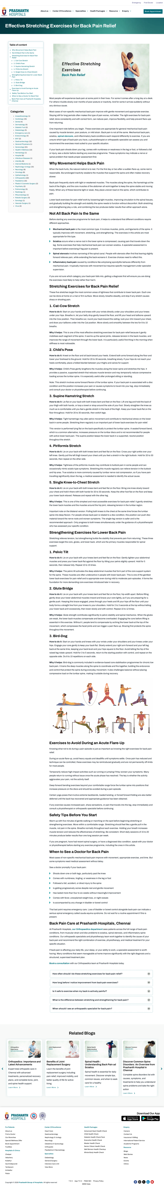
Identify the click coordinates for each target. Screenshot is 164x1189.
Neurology (19, 169)
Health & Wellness (22, 150)
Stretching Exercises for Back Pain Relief (25, 57)
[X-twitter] (144, 1182)
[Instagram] (139, 1182)
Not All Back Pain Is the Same (23, 53)
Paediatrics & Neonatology (55, 1150)
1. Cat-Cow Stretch (21, 60)
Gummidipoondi (11, 1164)
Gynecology (19, 147)
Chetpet (8, 1154)
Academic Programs (131, 1144)
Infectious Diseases (22, 158)
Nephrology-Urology (22, 167)
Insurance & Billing (131, 1137)
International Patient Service (134, 1140)
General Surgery (51, 1161)
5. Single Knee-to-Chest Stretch (25, 72)
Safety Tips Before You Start (22, 93)
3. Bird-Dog (18, 85)
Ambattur (8, 1170)
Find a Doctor (10, 1134)
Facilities (8, 1147)
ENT (16, 139)
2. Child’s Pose (19, 63)
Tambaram (9, 1167)
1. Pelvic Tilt (18, 80)
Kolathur (8, 1161)
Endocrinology (20, 136)
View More (49, 1167)
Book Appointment (12, 1144)
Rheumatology (20, 195)
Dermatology (20, 125)
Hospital (18, 155)
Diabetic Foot (20, 127)
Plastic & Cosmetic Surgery (25, 183)
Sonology (18, 200)
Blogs (126, 1151)
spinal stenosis (65, 136)
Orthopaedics (20, 178)
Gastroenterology (21, 141)
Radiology (19, 192)
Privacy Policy (98, 1181)
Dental (17, 122)
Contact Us (128, 1134)
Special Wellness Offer (13, 1140)
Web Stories (128, 1154)
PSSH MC (87, 1181)
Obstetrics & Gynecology (54, 1144)
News (126, 1157)
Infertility (18, 161)
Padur (7, 1173)
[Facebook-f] (135, 1182)
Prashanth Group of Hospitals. (31, 1182)
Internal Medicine (21, 164)
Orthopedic (49, 1147)
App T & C (78, 1181)
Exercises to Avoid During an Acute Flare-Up (25, 89)
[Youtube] (152, 1182)
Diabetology (19, 130)
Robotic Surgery (21, 198)
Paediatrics (19, 181)
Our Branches (10, 1137)
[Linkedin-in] (148, 1182)
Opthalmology (20, 175)
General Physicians (22, 144)
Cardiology (19, 119)
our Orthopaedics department (87, 929)
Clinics (126, 1164)
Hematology (19, 153)
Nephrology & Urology (53, 1137)
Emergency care (21, 133)
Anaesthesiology (21, 116)
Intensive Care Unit (52, 1164)
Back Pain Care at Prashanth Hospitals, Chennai (26, 100)
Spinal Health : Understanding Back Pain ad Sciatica (62, 1064)
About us (8, 1131)
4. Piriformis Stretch (21, 69)
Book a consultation (59, 963)
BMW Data (86, 1184)
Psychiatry (19, 186)
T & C (71, 1181)
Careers (127, 1131)
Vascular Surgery (21, 203)
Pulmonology (20, 189)
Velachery (9, 1157)
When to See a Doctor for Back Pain (25, 96)
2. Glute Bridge (19, 82)
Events (126, 1161)
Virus (17, 206)
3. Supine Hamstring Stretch (24, 66)
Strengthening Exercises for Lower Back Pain (27, 76)
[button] (46, 11)
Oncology (18, 172)
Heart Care (49, 1131)
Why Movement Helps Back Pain (24, 50)
